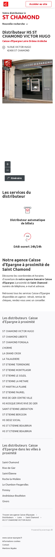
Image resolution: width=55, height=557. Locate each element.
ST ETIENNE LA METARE (15, 381)
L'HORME (7, 348)
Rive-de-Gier (8, 468)
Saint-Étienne (9, 473)
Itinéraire (16, 178)
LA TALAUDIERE (11, 359)
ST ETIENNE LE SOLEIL (14, 375)
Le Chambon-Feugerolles (15, 484)
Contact (5, 545)
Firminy (6, 490)
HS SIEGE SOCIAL (11, 420)
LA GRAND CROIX (11, 353)
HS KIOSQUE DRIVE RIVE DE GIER (20, 403)
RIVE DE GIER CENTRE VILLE (17, 398)
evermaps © (47, 530)
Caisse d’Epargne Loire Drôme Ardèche (24, 41)
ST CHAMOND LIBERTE (14, 336)
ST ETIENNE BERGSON (14, 414)
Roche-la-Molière (11, 479)
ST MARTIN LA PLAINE (14, 386)
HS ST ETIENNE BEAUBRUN (17, 425)
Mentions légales (9, 548)
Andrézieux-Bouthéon (14, 495)
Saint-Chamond (10, 462)
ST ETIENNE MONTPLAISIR (16, 370)
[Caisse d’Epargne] (6, 4)
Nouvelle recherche (13, 24)
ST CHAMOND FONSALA (15, 342)
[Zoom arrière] (8, 170)
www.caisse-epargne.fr (12, 538)
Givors (5, 501)
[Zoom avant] (8, 164)
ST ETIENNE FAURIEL (13, 392)
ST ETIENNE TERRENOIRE (16, 364)
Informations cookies (11, 541)
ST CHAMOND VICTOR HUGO (18, 331)
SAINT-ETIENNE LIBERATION (17, 409)
